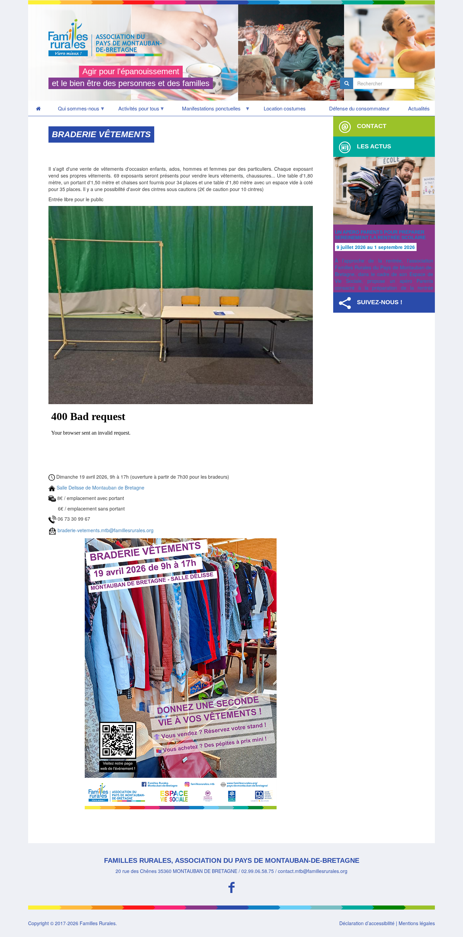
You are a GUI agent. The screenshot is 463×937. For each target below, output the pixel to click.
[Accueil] (107, 37)
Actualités (419, 108)
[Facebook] (231, 886)
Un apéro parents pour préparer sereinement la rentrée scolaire (380, 234)
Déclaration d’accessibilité (367, 923)
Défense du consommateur (359, 108)
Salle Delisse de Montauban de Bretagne (100, 487)
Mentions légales (417, 923)
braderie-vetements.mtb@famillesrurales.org (106, 530)
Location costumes (285, 108)
